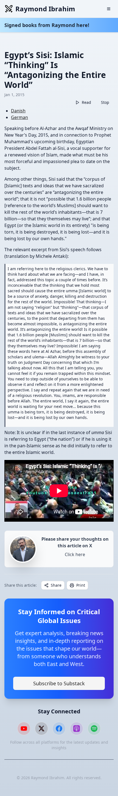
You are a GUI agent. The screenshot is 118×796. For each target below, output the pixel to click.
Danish (18, 111)
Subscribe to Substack (59, 683)
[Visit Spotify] (94, 728)
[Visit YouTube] (23, 728)
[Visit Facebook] (59, 728)
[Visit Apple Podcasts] (76, 728)
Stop (105, 102)
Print (80, 585)
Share (56, 585)
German (19, 117)
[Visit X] (41, 728)
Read (86, 102)
